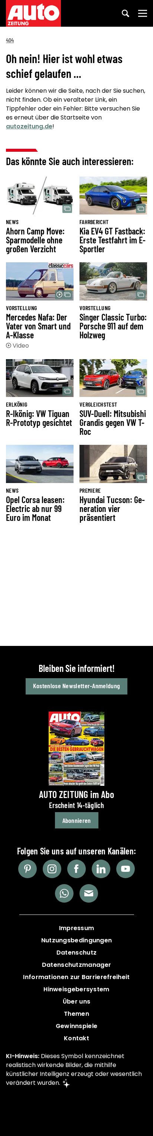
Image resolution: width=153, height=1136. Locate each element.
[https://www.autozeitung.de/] (33, 13)
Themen (76, 1013)
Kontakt (76, 1038)
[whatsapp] (64, 893)
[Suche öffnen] (125, 13)
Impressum (76, 928)
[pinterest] (27, 869)
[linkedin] (101, 869)
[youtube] (125, 869)
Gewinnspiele (77, 1026)
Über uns (76, 1001)
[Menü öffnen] (142, 13)
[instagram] (52, 869)
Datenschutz (76, 952)
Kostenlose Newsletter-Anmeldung (76, 686)
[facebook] (76, 869)
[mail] (88, 893)
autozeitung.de (29, 126)
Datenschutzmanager (76, 965)
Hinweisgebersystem (76, 989)
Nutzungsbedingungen (76, 940)
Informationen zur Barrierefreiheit (76, 977)
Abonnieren (76, 820)
